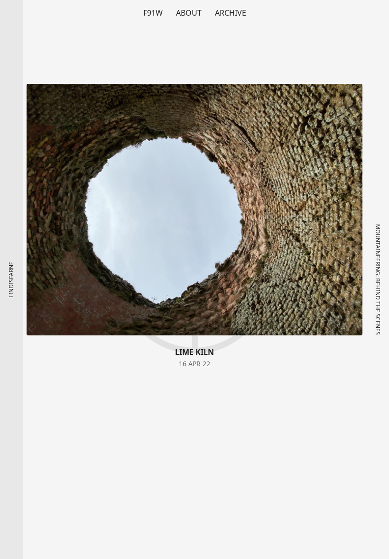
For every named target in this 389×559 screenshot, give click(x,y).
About (189, 13)
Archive (230, 13)
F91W (153, 13)
